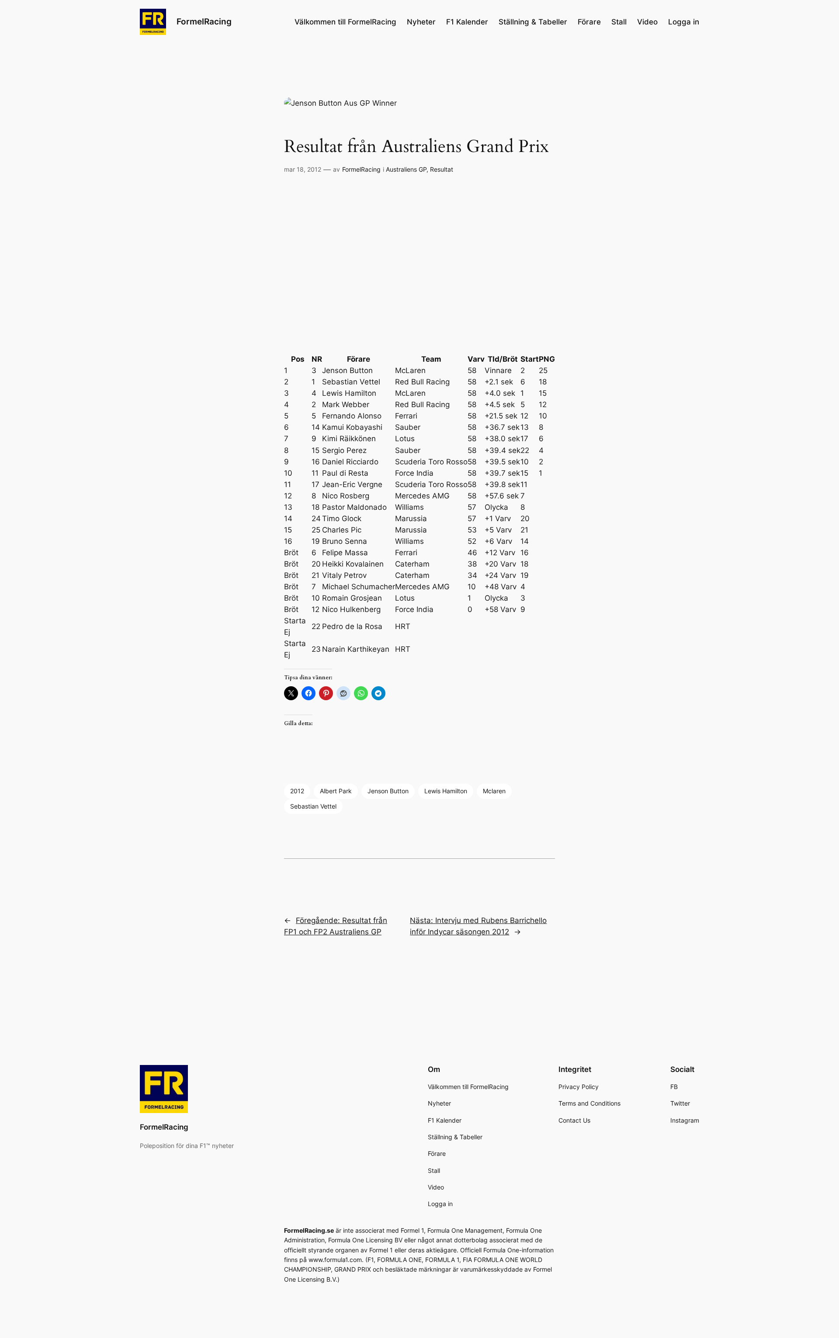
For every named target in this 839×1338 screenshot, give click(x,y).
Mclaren (494, 791)
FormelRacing (204, 21)
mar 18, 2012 (302, 169)
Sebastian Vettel (313, 806)
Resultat (441, 169)
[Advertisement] (419, 264)
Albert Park (336, 791)
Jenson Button (388, 791)
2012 (297, 791)
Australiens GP (406, 169)
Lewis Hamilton (445, 791)
